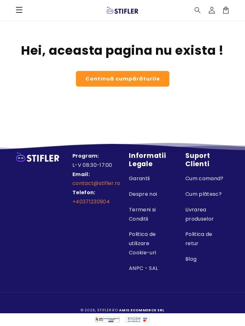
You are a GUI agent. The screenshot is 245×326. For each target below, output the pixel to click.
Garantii (139, 178)
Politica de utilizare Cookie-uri (142, 243)
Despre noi (143, 194)
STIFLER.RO (107, 310)
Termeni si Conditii (142, 214)
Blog (191, 259)
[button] (198, 10)
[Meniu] (19, 10)
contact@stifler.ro (96, 183)
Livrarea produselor (199, 214)
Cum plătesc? (203, 194)
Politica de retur (198, 238)
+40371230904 (91, 201)
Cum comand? (204, 178)
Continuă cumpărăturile (122, 78)
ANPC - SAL (143, 268)
